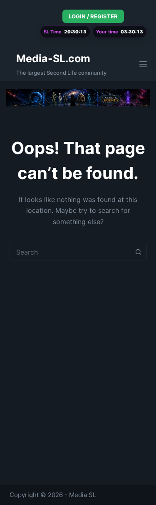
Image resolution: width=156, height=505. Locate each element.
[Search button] (138, 252)
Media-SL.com (53, 58)
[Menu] (143, 64)
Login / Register (93, 16)
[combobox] (70, 252)
